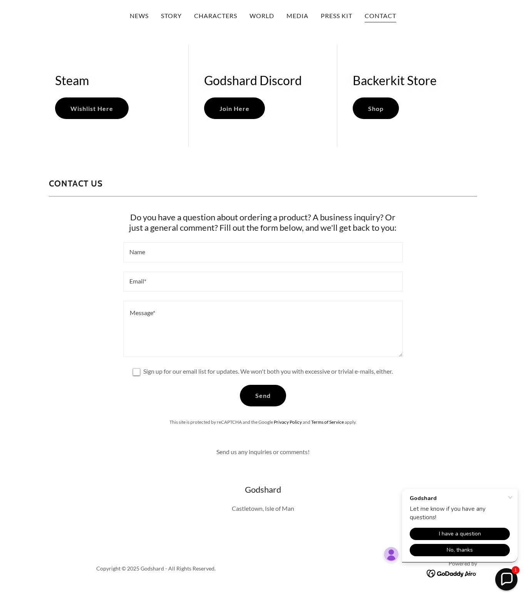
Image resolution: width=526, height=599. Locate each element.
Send (263, 395)
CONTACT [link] (380, 15)
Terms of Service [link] (327, 422)
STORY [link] (171, 15)
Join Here (234, 108)
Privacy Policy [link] (288, 422)
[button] (506, 579)
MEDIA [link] (297, 15)
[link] (452, 572)
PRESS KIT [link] (336, 15)
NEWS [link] (139, 15)
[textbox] (262, 252)
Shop (376, 108)
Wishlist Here (91, 108)
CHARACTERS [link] (215, 15)
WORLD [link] (262, 15)
